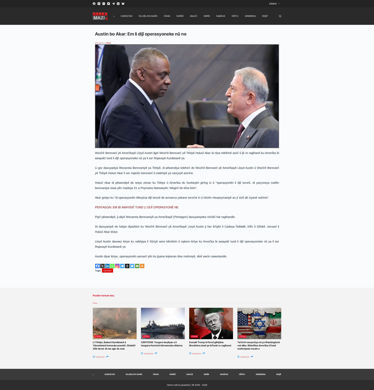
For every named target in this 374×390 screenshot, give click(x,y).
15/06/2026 (196, 354)
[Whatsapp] (112, 266)
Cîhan (167, 16)
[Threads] (118, 3)
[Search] (280, 16)
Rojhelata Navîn (148, 16)
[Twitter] (132, 266)
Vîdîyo (235, 16)
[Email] (137, 266)
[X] (102, 266)
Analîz (193, 16)
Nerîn (207, 16)
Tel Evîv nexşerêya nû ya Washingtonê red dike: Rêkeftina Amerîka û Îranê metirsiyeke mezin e (258, 345)
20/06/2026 (148, 354)
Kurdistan (126, 16)
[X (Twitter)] (99, 3)
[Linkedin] (107, 266)
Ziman (273, 3)
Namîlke (220, 16)
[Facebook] (94, 3)
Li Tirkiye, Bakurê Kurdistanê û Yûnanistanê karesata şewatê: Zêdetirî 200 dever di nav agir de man (114, 345)
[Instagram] (103, 3)
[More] (142, 266)
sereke (107, 270)
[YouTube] (108, 3)
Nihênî (179, 16)
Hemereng (250, 16)
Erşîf (265, 16)
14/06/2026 (244, 357)
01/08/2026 (100, 357)
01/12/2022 (99, 43)
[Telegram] (113, 3)
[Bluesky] (123, 3)
